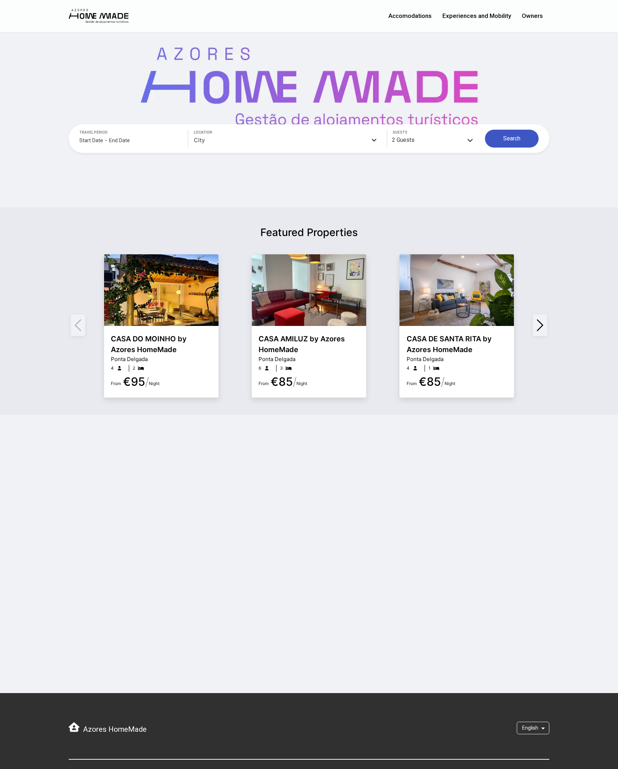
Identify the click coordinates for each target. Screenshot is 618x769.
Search (511, 138)
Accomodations (410, 15)
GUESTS (400, 132)
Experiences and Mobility (476, 15)
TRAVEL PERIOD (93, 132)
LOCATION (203, 132)
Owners (532, 15)
